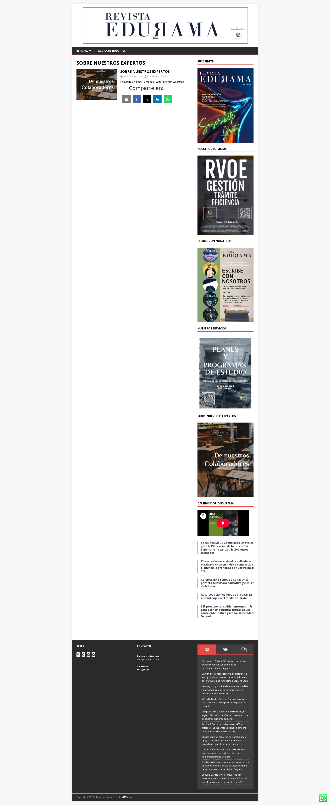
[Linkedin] (157, 99)
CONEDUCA (153, 76)
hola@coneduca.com (148, 659)
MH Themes (127, 797)
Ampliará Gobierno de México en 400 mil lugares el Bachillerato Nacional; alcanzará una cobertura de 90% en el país (224, 728)
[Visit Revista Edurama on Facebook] (93, 655)
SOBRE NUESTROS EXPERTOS (145, 71)
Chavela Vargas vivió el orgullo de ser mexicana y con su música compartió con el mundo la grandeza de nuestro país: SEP (224, 778)
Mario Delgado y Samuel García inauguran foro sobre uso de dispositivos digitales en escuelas (224, 702)
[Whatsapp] (168, 99)
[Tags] (225, 649)
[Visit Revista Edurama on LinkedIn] (83, 655)
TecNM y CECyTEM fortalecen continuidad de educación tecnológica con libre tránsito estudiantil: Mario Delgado (225, 690)
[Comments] (244, 649)
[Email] (126, 99)
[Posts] (206, 649)
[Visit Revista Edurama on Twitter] (88, 655)
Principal (82, 50)
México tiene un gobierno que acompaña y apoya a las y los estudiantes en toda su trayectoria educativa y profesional (224, 740)
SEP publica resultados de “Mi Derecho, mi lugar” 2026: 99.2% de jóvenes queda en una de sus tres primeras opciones (225, 715)
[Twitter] (147, 99)
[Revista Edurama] (165, 45)
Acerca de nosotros (112, 50)
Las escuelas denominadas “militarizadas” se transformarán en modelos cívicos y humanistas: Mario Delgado (225, 753)
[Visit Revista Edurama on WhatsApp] (78, 655)
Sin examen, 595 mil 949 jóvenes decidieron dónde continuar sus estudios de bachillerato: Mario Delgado (224, 664)
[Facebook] (137, 99)
